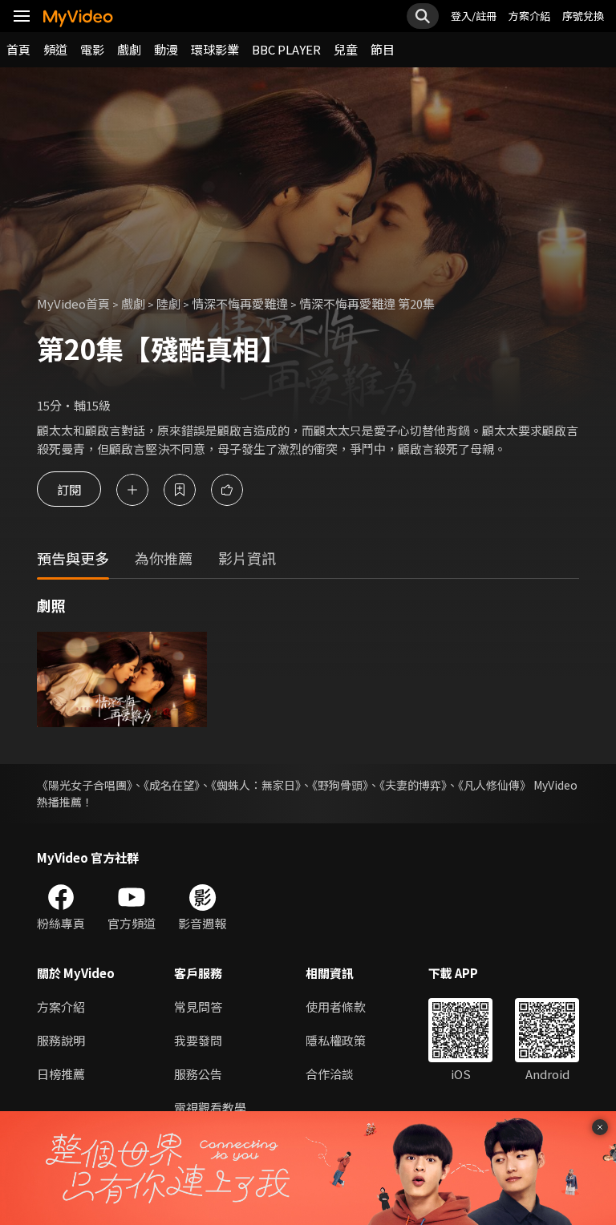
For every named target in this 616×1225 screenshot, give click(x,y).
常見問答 (198, 1006)
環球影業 (215, 49)
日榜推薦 (61, 1073)
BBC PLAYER (286, 49)
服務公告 (198, 1073)
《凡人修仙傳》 (494, 785)
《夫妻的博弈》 (413, 785)
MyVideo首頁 (73, 303)
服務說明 (61, 1040)
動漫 (166, 49)
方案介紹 (529, 15)
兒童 (346, 49)
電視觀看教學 (210, 1107)
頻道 (55, 49)
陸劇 (168, 303)
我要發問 (198, 1040)
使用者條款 (336, 1006)
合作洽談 (330, 1073)
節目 (383, 49)
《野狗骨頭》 (340, 785)
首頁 (18, 49)
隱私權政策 (336, 1040)
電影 (92, 49)
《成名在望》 (172, 785)
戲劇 (129, 49)
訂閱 (69, 489)
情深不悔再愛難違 (240, 303)
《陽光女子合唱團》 (84, 785)
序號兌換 (583, 15)
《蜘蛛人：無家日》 (256, 785)
